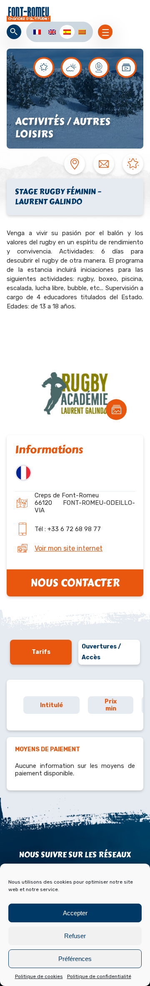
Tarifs (41, 652)
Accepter (75, 912)
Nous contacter (75, 583)
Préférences (75, 958)
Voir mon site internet (68, 548)
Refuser (75, 935)
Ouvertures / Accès (101, 652)
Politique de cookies (39, 976)
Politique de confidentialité (99, 976)
